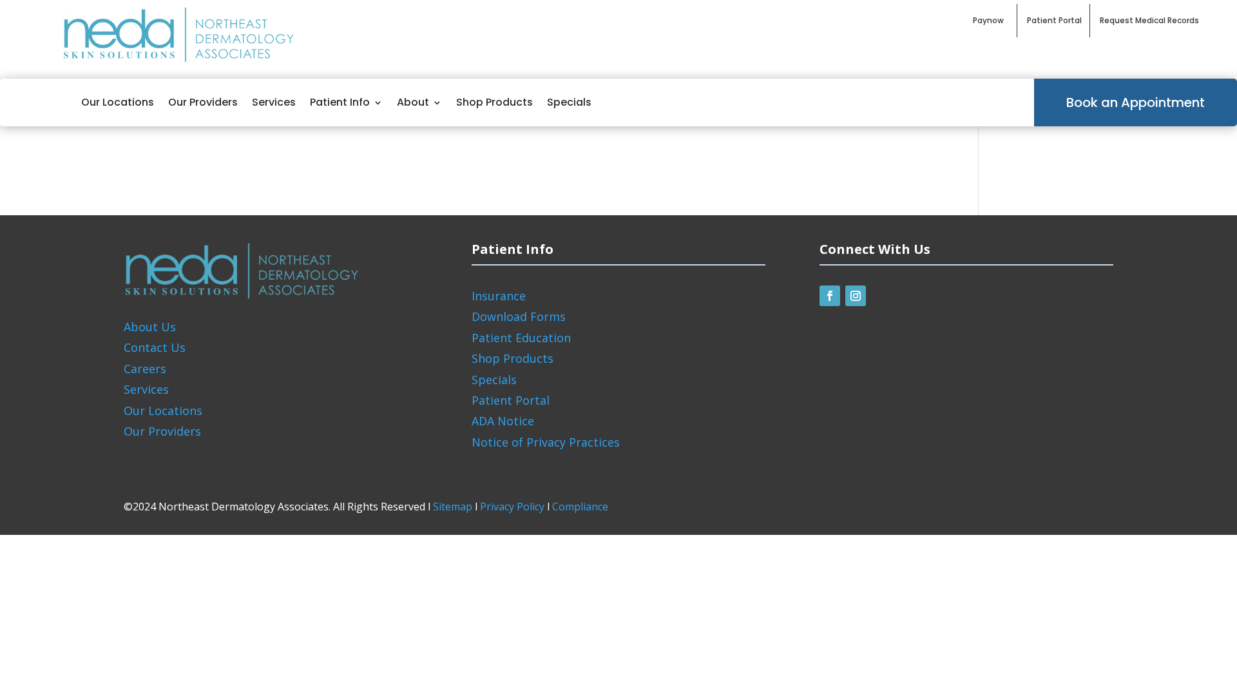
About (413, 102)
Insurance (499, 296)
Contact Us (155, 347)
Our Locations (117, 102)
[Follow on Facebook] (830, 295)
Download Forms (519, 316)
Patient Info (340, 102)
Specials (569, 102)
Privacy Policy (512, 506)
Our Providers (203, 102)
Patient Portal (511, 400)
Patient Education (521, 337)
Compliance (580, 506)
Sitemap (452, 506)
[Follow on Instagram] (855, 295)
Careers (145, 368)
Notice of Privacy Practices (546, 442)
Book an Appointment (1135, 102)
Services (274, 102)
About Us (150, 326)
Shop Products (494, 102)
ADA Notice (503, 421)
